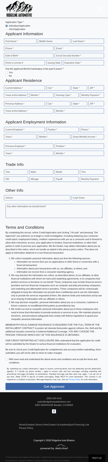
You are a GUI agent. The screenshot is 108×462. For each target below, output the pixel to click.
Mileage (35, 179)
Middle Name (45, 41)
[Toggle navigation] (100, 9)
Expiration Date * (72, 63)
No (10, 76)
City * (50, 88)
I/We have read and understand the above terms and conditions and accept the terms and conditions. (53, 361)
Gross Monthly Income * (84, 137)
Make (33, 172)
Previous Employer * (15, 146)
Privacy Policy (74, 379)
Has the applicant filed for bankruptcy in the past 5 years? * (34, 69)
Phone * (9, 48)
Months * (35, 95)
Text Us (97, 458)
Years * (9, 137)
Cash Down (79, 198)
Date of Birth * (12, 55)
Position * (52, 129)
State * (76, 88)
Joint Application (17, 29)
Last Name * (79, 41)
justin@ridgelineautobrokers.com (54, 402)
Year (7, 172)
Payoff (59, 179)
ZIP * (92, 88)
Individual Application (19, 26)
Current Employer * (14, 129)
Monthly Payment (90, 179)
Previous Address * (14, 104)
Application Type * (14, 22)
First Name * (11, 41)
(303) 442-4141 (54, 398)
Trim (83, 172)
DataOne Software (52, 457)
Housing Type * (63, 95)
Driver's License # (14, 63)
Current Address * (14, 88)
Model (59, 172)
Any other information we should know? (26, 206)
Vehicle (9, 198)
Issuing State (54, 63)
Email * (59, 48)
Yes (11, 72)
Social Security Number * (68, 55)
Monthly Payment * (90, 95)
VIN (7, 179)
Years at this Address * (16, 95)
